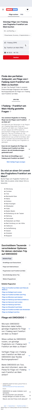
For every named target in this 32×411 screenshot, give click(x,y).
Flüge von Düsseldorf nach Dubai (12, 307)
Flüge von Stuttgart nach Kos (10, 312)
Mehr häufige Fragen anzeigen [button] (16, 162)
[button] (3, 9)
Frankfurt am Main (21, 406)
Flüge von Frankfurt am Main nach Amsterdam (16, 309)
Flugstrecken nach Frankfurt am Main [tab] (14, 271)
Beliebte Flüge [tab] (7, 258)
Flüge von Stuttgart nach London (12, 292)
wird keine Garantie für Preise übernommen (13, 386)
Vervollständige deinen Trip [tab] (11, 275)
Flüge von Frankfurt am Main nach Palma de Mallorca (15, 288)
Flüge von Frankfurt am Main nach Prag (14, 294)
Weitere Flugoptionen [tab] (9, 279)
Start (5, 406)
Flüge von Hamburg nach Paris (11, 304)
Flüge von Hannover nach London (12, 302)
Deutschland (11, 406)
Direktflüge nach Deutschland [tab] (12, 262)
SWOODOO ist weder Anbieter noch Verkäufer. (15, 392)
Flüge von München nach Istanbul (12, 297)
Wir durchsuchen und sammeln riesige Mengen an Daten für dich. (14, 395)
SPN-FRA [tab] (16, 99)
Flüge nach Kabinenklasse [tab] (11, 266)
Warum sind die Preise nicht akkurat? (15, 399)
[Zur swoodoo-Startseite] (12, 9)
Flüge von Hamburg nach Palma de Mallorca (15, 299)
